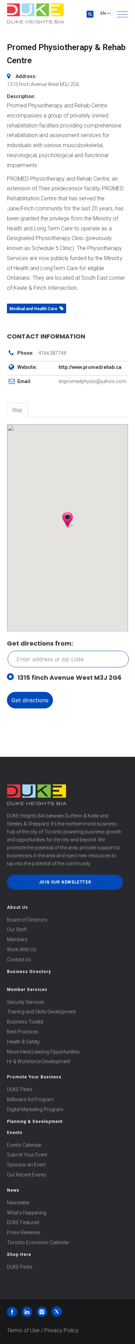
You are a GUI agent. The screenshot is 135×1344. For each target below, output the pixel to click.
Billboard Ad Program (30, 1099)
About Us (17, 907)
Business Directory (29, 971)
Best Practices (22, 1032)
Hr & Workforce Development (38, 1061)
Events (14, 1132)
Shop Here (19, 1254)
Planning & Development (35, 1121)
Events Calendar (24, 1145)
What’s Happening (26, 1213)
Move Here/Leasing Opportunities (43, 1052)
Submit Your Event (27, 1154)
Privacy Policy (61, 1330)
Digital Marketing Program (35, 1109)
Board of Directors (27, 920)
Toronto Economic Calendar (38, 1242)
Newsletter (18, 1202)
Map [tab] (17, 410)
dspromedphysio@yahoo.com (92, 381)
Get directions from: (40, 643)
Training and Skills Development (41, 1011)
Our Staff (17, 929)
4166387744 (52, 353)
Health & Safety (23, 1042)
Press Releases (23, 1232)
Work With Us (21, 949)
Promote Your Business (34, 1077)
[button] (122, 14)
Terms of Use (23, 1330)
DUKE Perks (20, 1089)
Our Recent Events (26, 1175)
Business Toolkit (25, 1021)
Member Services (27, 989)
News (13, 1190)
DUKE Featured (23, 1222)
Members (17, 939)
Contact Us (19, 959)
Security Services (25, 1002)
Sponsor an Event (26, 1164)
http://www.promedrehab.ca (90, 367)
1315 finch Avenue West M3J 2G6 (69, 677)
